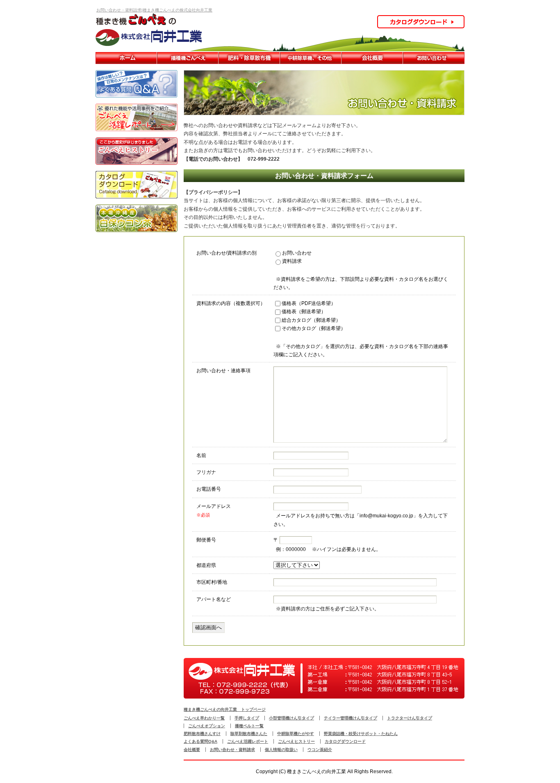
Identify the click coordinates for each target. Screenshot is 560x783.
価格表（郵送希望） (304, 311)
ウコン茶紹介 (319, 749)
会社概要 (372, 58)
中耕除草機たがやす (310, 58)
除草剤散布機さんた (248, 733)
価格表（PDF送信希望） (309, 303)
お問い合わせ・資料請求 (433, 58)
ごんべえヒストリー (296, 741)
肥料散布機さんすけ (249, 58)
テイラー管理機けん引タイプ (350, 718)
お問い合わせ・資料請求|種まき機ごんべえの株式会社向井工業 (154, 10)
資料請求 (292, 261)
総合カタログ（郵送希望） (311, 320)
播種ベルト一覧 (249, 726)
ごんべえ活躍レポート (247, 741)
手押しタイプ (246, 718)
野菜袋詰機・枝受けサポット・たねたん (361, 733)
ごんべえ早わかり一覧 (188, 58)
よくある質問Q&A (200, 741)
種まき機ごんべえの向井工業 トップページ (225, 709)
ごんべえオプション (206, 726)
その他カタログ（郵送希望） (314, 328)
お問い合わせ (297, 253)
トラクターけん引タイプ (409, 718)
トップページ (126, 58)
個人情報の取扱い (281, 749)
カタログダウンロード (345, 741)
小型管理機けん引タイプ (291, 718)
